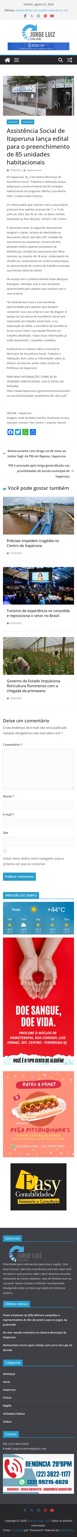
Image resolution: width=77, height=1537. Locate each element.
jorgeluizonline (33, 170)
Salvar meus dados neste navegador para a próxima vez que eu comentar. (33, 861)
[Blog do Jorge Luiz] (7, 60)
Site (5, 833)
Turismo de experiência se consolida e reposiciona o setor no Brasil (38, 613)
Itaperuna (28, 122)
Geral (6, 1382)
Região (7, 1405)
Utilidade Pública (14, 1413)
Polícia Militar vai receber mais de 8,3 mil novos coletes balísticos (41, 12)
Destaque (13, 122)
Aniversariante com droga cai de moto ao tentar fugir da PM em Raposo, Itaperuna (36, 453)
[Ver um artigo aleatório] (69, 60)
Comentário (12, 745)
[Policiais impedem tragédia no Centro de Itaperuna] (38, 499)
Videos (7, 1421)
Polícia (7, 1397)
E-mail (8, 814)
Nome (8, 796)
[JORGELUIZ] (25, 1248)
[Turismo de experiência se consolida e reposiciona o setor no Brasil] (38, 570)
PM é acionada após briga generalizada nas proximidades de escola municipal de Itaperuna (39, 470)
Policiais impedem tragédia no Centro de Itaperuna (33, 543)
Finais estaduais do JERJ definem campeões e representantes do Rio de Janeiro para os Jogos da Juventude (35, 1319)
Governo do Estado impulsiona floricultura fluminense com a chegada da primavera (33, 685)
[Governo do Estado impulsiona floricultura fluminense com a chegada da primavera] (38, 640)
